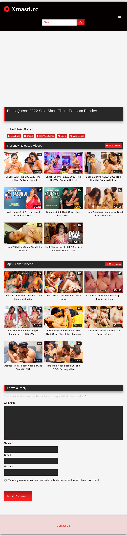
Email (8, 454)
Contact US (63, 525)
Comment (9, 402)
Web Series (78, 136)
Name (8, 443)
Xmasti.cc (23, 9)
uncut (63, 136)
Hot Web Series (46, 136)
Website (9, 466)
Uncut (30, 136)
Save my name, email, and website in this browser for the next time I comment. (53, 480)
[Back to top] (116, 526)
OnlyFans (15, 136)
